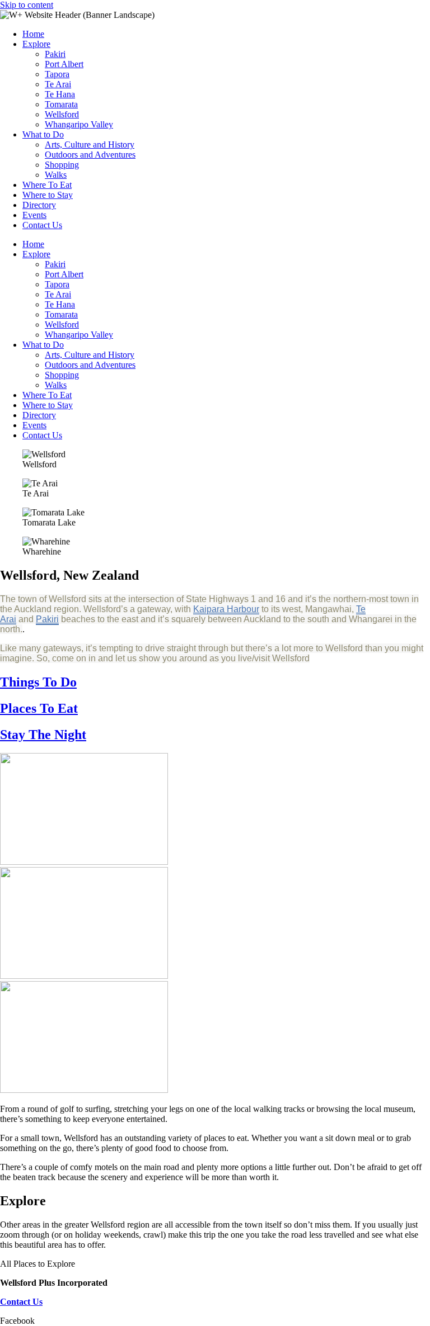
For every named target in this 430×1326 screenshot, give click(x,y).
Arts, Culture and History (89, 144)
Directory (39, 205)
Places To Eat (39, 708)
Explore (36, 44)
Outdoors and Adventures (90, 154)
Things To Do (38, 682)
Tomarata (61, 104)
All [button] (6, 1263)
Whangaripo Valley (79, 124)
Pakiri (55, 54)
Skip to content (26, 5)
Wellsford (62, 114)
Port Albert (64, 64)
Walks (56, 174)
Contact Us (42, 225)
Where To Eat (47, 185)
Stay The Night (43, 734)
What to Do (43, 134)
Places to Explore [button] (44, 1263)
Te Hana (60, 94)
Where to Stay (47, 195)
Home (33, 34)
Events (34, 215)
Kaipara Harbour (226, 609)
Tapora (57, 74)
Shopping (62, 164)
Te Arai (58, 84)
